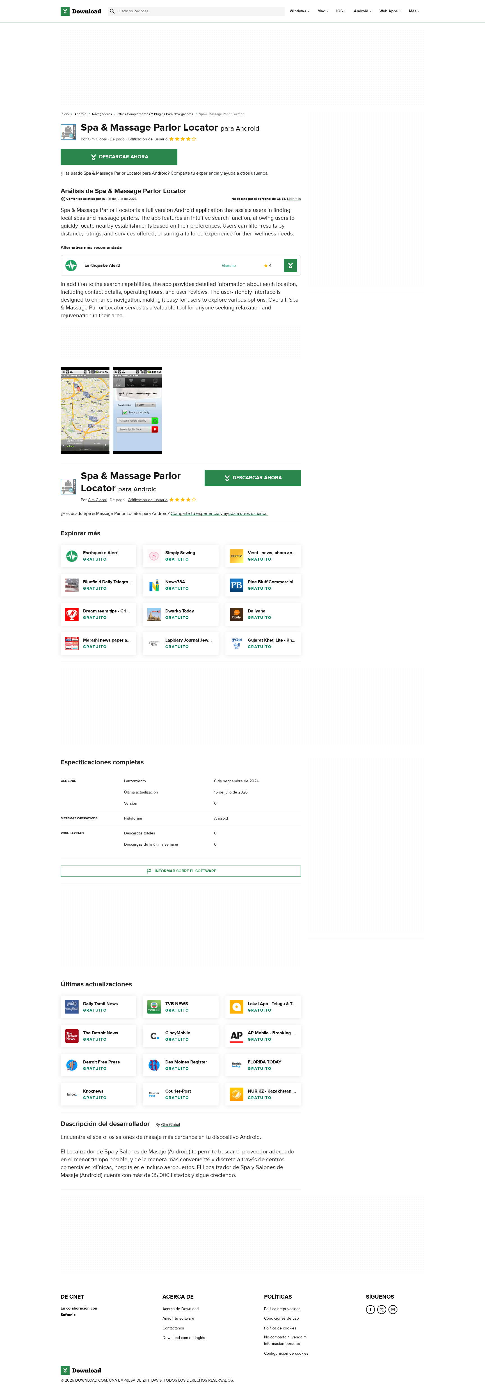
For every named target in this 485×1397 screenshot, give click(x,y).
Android (361, 11)
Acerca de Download (181, 1308)
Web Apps (388, 11)
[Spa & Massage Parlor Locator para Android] (68, 132)
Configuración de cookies (286, 1353)
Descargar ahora (123, 157)
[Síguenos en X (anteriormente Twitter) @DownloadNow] (381, 1309)
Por (94, 139)
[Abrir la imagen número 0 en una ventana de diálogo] (85, 410)
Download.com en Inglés (184, 1337)
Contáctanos (173, 1328)
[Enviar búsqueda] (112, 11)
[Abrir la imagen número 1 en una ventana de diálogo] (137, 410)
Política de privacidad (282, 1308)
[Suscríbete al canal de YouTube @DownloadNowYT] (392, 1309)
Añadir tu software (178, 1318)
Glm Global (170, 1124)
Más (413, 11)
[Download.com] (81, 11)
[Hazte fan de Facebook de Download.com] (370, 1309)
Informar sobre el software (185, 871)
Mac (321, 11)
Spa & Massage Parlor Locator (170, 127)
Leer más (294, 199)
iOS (339, 11)
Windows (298, 11)
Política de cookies (280, 1328)
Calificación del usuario (148, 139)
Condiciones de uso (281, 1318)
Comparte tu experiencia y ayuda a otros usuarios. (219, 173)
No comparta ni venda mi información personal (285, 1340)
